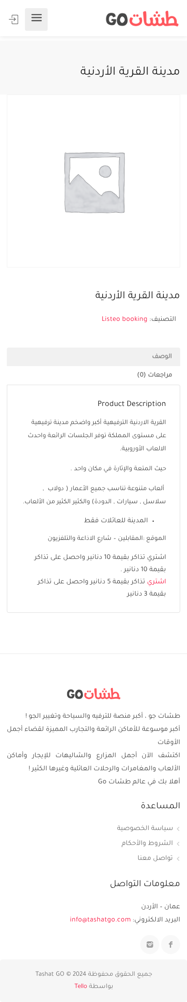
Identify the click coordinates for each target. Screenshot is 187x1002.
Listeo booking (125, 320)
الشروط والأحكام (147, 844)
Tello (80, 986)
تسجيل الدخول (14, 19)
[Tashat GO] (142, 19)
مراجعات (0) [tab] (154, 375)
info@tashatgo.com (100, 920)
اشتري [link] (156, 582)
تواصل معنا (155, 859)
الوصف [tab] (162, 356)
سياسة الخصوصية (145, 829)
